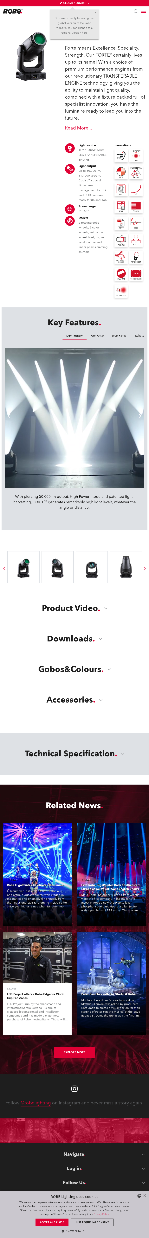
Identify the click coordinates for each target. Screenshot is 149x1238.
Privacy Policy (101, 1214)
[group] (4, 568)
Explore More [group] (74, 1052)
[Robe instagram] (74, 1089)
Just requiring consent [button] (92, 1222)
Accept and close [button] (52, 1222)
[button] (74, 1231)
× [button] (144, 1195)
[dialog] (74, 1214)
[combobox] (139, 1196)
